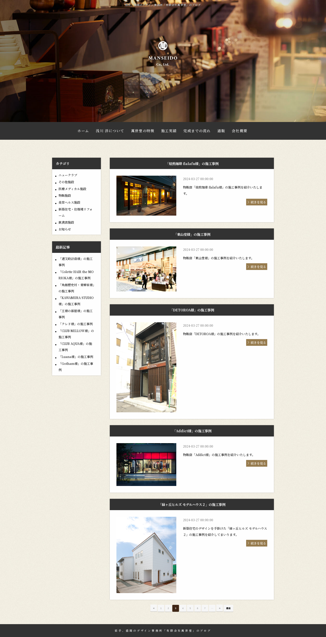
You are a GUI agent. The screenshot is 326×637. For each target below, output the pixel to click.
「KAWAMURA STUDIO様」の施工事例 (76, 300)
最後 (228, 608)
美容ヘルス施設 (69, 202)
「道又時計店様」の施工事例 (76, 261)
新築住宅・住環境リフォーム (75, 212)
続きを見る (258, 202)
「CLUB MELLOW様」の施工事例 (76, 333)
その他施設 (66, 182)
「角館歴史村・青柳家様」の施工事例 (76, 288)
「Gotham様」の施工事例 (76, 366)
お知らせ (65, 229)
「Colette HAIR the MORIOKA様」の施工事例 (76, 274)
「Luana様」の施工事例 (76, 356)
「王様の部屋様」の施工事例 (76, 314)
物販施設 (65, 195)
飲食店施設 (66, 222)
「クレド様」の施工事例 (76, 324)
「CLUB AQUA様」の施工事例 (75, 346)
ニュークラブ (68, 175)
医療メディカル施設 (72, 189)
